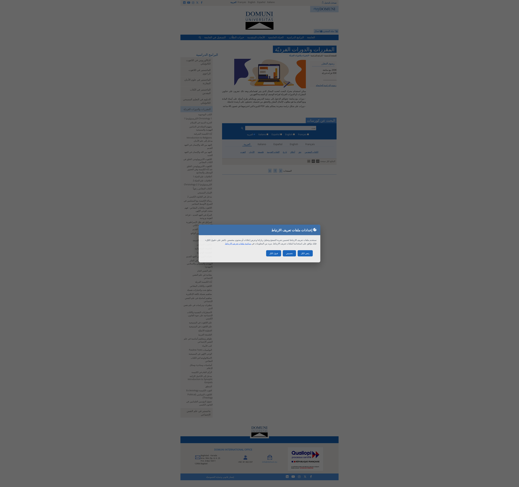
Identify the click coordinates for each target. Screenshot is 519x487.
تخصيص (289, 253)
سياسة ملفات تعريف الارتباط (238, 243)
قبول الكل (273, 253)
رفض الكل (305, 253)
